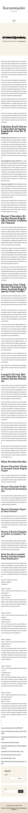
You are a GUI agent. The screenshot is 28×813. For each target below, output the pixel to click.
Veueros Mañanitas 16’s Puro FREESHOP (12, 728)
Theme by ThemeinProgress (8, 808)
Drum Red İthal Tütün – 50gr (8, 758)
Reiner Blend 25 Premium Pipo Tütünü (11, 754)
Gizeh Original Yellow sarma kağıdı (10, 742)
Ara (5, 789)
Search (7, 771)
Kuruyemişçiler (14, 9)
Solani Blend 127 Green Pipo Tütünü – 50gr (12, 751)
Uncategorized (21, 41)
